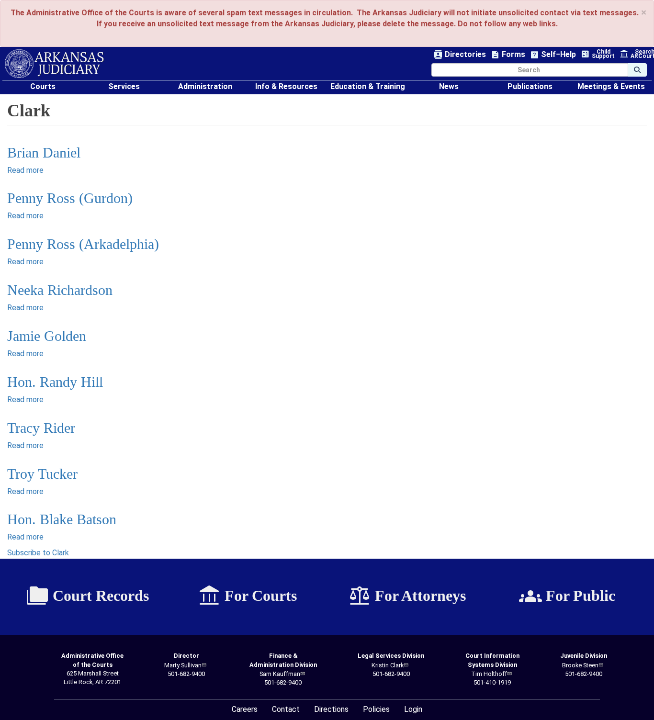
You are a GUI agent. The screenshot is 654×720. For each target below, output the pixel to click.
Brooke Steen (580, 665)
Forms (508, 54)
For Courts (247, 596)
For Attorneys (407, 596)
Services (124, 86)
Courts (43, 86)
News (449, 86)
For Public (567, 596)
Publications (530, 86)
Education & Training (367, 86)
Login (413, 709)
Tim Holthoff (489, 673)
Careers (245, 709)
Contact (286, 709)
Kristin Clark (388, 665)
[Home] (54, 63)
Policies (376, 709)
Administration (205, 86)
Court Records (87, 596)
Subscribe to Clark (38, 552)
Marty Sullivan (183, 665)
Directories (460, 54)
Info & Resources (286, 86)
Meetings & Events (611, 86)
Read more (25, 170)
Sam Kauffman (279, 673)
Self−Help (553, 54)
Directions (331, 709)
